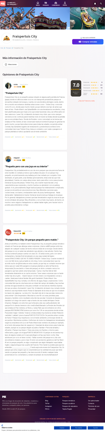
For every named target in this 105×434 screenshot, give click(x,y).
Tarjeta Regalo (67, 409)
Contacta (91, 403)
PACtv (47, 409)
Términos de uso (93, 406)
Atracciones (12, 64)
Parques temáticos (68, 401)
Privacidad (91, 409)
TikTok (47, 403)
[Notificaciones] (95, 4)
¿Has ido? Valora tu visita (86, 101)
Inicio (2, 48)
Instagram (48, 406)
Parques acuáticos (68, 403)
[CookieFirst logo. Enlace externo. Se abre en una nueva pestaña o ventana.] (2, 425)
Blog (46, 401)
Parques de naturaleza (69, 406)
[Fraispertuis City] (7, 43)
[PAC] (3, 3)
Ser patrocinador (93, 401)
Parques (8, 48)
